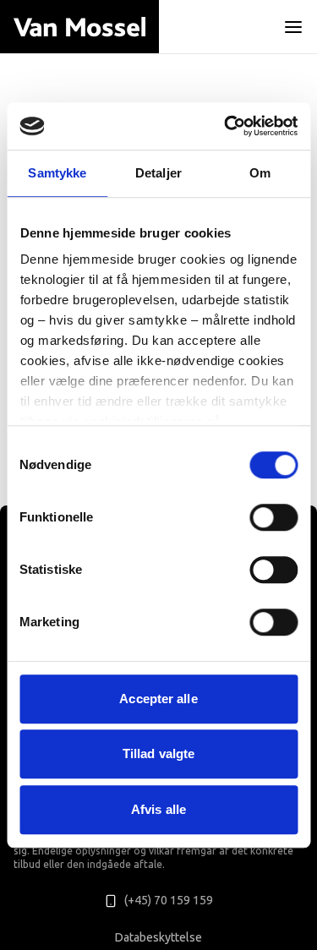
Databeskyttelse (158, 938)
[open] (293, 27)
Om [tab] (260, 173)
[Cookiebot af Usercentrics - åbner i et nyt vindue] (226, 126)
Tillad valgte (158, 753)
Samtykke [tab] (57, 173)
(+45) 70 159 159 (168, 900)
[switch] (273, 517)
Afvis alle (158, 809)
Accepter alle (158, 698)
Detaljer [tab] (158, 173)
